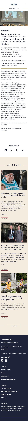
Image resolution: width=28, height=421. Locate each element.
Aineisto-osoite (6, 370)
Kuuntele (12, 8)
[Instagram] (11, 150)
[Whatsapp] (22, 150)
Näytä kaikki (14, 326)
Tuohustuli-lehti (9, 395)
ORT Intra (7, 398)
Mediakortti (5, 376)
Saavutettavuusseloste (8, 379)
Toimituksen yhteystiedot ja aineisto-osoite (13, 354)
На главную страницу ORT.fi (13, 392)
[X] (16, 150)
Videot (3, 373)
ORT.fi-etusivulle (9, 388)
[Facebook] (5, 150)
